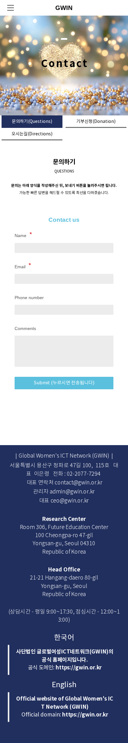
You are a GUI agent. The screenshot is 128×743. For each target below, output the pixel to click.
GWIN (63, 7)
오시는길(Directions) (32, 134)
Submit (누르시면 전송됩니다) (64, 383)
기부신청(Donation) (96, 121)
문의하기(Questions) (32, 121)
